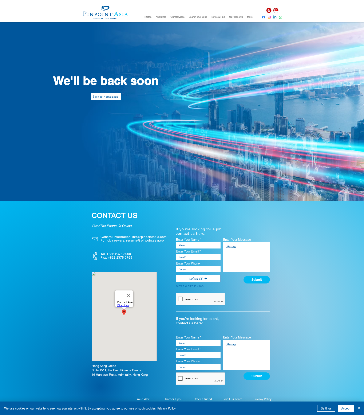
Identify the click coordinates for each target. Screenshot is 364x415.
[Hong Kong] (269, 10)
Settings (326, 408)
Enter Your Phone (188, 263)
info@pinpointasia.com (149, 237)
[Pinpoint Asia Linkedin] (275, 17)
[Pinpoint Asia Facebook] (263, 17)
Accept (345, 408)
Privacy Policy (166, 408)
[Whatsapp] (280, 17)
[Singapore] (276, 10)
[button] (198, 278)
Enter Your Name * (188, 239)
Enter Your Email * (188, 251)
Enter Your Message (237, 239)
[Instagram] (269, 17)
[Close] (358, 408)
